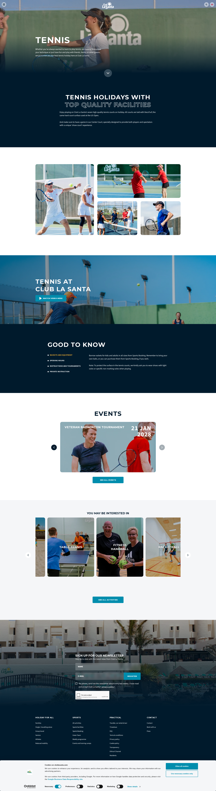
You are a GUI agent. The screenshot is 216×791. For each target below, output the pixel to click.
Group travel (39, 731)
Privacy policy (114, 739)
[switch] (80, 786)
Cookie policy (114, 743)
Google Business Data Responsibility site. (65, 779)
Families (38, 723)
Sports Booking (78, 731)
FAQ (111, 731)
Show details (132, 787)
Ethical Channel (115, 751)
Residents (113, 755)
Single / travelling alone (43, 727)
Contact (149, 723)
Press (148, 731)
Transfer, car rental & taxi (118, 723)
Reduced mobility (41, 743)
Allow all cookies (182, 766)
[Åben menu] (4, 5)
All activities (77, 723)
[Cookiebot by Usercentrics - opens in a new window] (30, 786)
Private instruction (60, 372)
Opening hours (57, 361)
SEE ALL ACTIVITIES (108, 600)
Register (132, 676)
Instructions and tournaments (65, 366)
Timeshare (113, 727)
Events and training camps (82, 743)
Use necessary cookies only (182, 774)
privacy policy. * (108, 686)
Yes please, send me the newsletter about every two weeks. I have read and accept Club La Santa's (109, 685)
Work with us (151, 727)
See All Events (108, 480)
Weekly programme (79, 739)
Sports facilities (78, 727)
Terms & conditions (116, 735)
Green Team (77, 735)
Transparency (114, 747)
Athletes (38, 739)
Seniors (38, 735)
